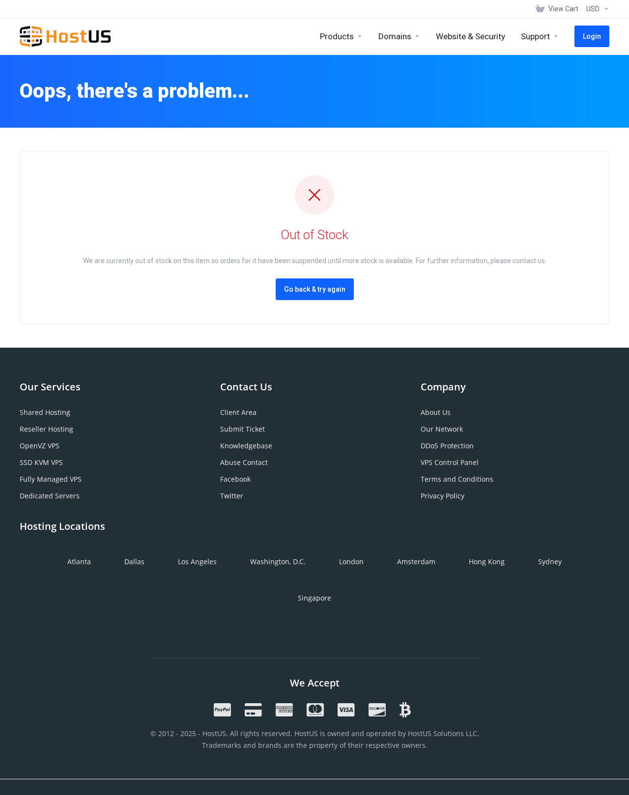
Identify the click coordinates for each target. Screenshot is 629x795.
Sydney (550, 561)
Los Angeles (197, 561)
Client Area (238, 412)
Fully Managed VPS (51, 479)
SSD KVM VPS (41, 462)
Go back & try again (314, 289)
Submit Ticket (242, 429)
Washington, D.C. (278, 561)
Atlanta (79, 561)
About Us (436, 412)
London (351, 561)
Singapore (314, 598)
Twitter (231, 495)
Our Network (442, 429)
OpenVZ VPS (39, 445)
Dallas (134, 561)
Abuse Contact (244, 462)
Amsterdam (416, 561)
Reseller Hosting (46, 429)
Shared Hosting (45, 412)
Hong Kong (487, 561)
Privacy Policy (442, 495)
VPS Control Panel (450, 462)
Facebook (235, 479)
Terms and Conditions (457, 479)
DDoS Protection (447, 445)
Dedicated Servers (50, 495)
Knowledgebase (246, 445)
